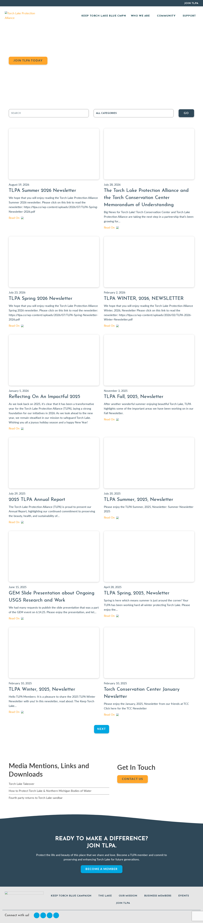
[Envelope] (56, 915)
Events (183, 896)
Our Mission (128, 896)
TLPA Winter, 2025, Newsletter (42, 689)
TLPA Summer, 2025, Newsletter (138, 499)
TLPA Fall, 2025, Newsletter (133, 396)
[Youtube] (49, 915)
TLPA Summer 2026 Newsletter (42, 190)
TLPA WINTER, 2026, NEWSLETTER (144, 298)
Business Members (157, 896)
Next (101, 729)
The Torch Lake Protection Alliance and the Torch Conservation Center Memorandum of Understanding (146, 197)
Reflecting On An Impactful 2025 (44, 396)
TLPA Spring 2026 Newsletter (40, 298)
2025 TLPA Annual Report (37, 499)
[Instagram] (43, 915)
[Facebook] (36, 915)
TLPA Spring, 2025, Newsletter (136, 593)
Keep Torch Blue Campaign (71, 896)
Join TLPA (191, 3)
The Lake (105, 896)
